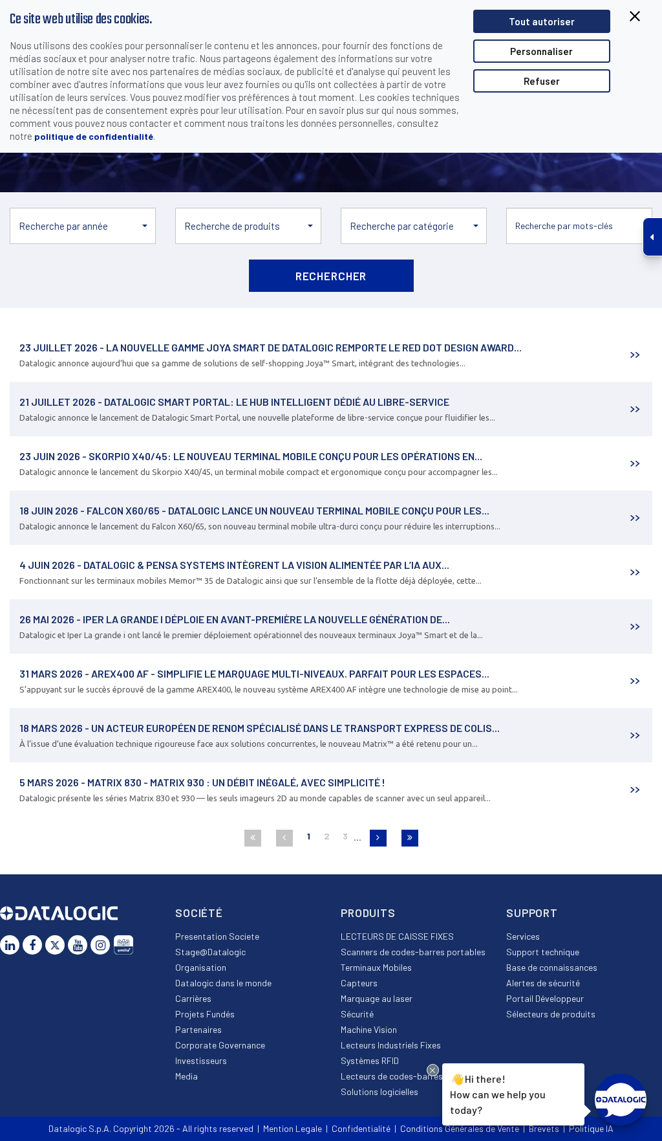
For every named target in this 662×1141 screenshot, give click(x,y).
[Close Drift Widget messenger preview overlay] (433, 1070)
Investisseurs (201, 1060)
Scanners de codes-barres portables (413, 951)
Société (199, 912)
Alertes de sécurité (543, 982)
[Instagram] (100, 945)
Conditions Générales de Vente (459, 1128)
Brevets (544, 1128)
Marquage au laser (376, 998)
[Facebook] (32, 945)
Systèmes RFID (370, 1060)
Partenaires (198, 1029)
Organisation (200, 967)
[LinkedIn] (9, 945)
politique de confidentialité (93, 136)
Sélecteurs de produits (550, 1013)
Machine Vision (369, 1029)
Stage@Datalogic (210, 951)
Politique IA (591, 1128)
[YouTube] (77, 945)
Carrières (193, 998)
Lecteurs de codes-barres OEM (401, 1075)
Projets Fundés (205, 1013)
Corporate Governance (220, 1044)
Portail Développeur (545, 998)
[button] (83, 226)
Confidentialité (361, 1128)
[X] (55, 945)
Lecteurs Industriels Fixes (391, 1044)
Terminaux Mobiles (376, 967)
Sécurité (357, 1013)
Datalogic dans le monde (223, 982)
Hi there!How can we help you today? (495, 1093)
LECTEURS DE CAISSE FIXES (397, 936)
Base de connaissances (551, 967)
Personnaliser (541, 51)
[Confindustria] (123, 945)
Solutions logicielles (379, 1091)
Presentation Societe (217, 936)
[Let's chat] (620, 1099)
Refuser (542, 81)
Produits (368, 912)
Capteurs (359, 982)
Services (523, 936)
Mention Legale (292, 1128)
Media (186, 1075)
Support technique (542, 951)
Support (532, 912)
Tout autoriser (542, 21)
